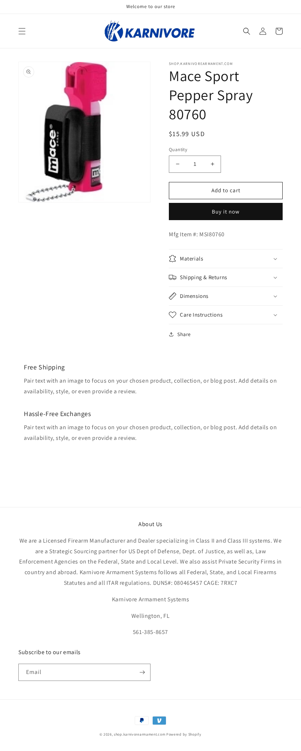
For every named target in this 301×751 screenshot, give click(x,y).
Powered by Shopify (184, 734)
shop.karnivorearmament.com (139, 734)
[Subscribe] (142, 672)
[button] (22, 31)
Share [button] (184, 334)
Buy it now (226, 211)
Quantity (178, 149)
